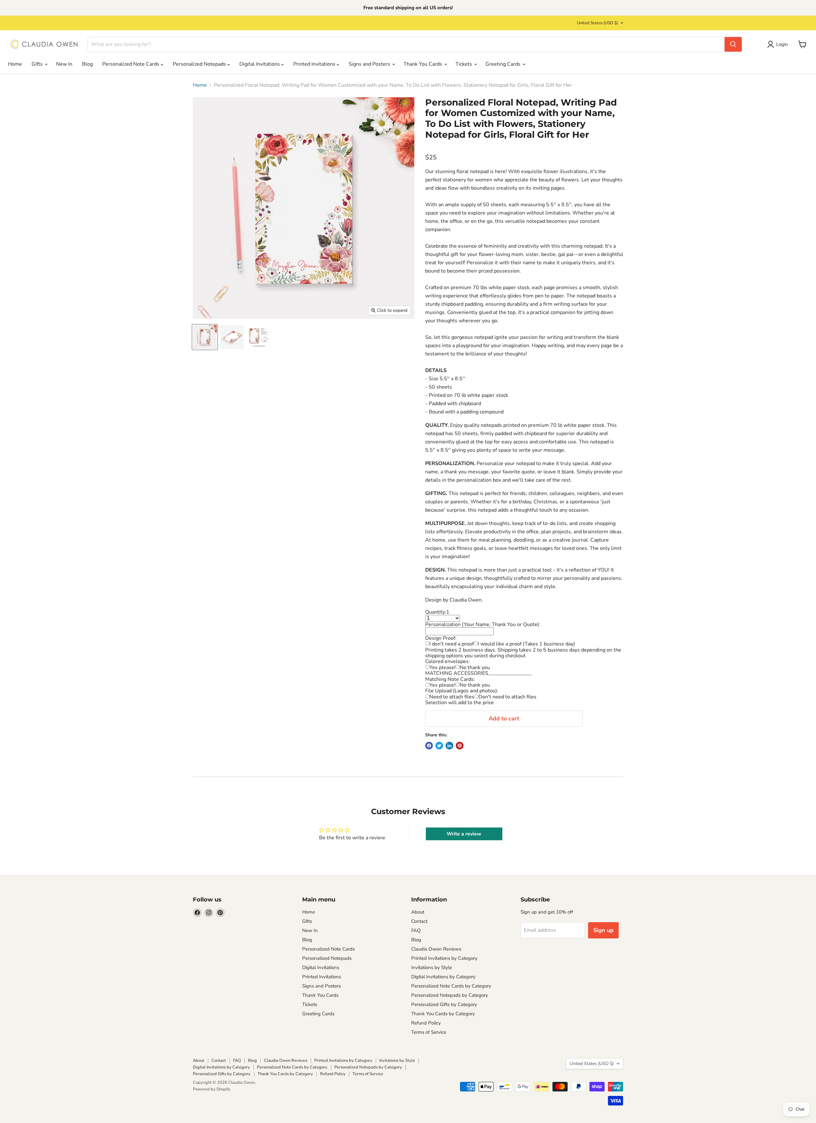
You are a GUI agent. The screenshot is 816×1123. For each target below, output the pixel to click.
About (417, 912)
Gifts (38, 64)
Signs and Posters (370, 64)
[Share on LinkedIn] (449, 745)
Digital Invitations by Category (443, 977)
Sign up (603, 930)
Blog (87, 64)
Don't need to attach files (507, 696)
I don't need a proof (451, 643)
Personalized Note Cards (131, 64)
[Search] (733, 44)
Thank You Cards (423, 64)
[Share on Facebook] (429, 745)
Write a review (464, 833)
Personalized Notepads (200, 64)
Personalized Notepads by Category (449, 995)
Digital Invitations (260, 64)
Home (15, 64)
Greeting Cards (503, 64)
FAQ (416, 930)
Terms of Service (428, 1032)
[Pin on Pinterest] (459, 745)
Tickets (464, 64)
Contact (419, 921)
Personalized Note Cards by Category (451, 986)
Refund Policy (426, 1023)
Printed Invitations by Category (444, 958)
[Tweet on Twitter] (439, 745)
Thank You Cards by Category (443, 1013)
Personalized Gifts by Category (444, 1004)
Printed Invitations (315, 64)
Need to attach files (451, 696)
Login (782, 44)
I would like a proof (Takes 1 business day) (526, 643)
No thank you (475, 667)
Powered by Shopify (211, 1089)
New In (64, 64)
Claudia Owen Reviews (436, 949)
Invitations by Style (431, 967)
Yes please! (442, 667)
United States (597, 23)
